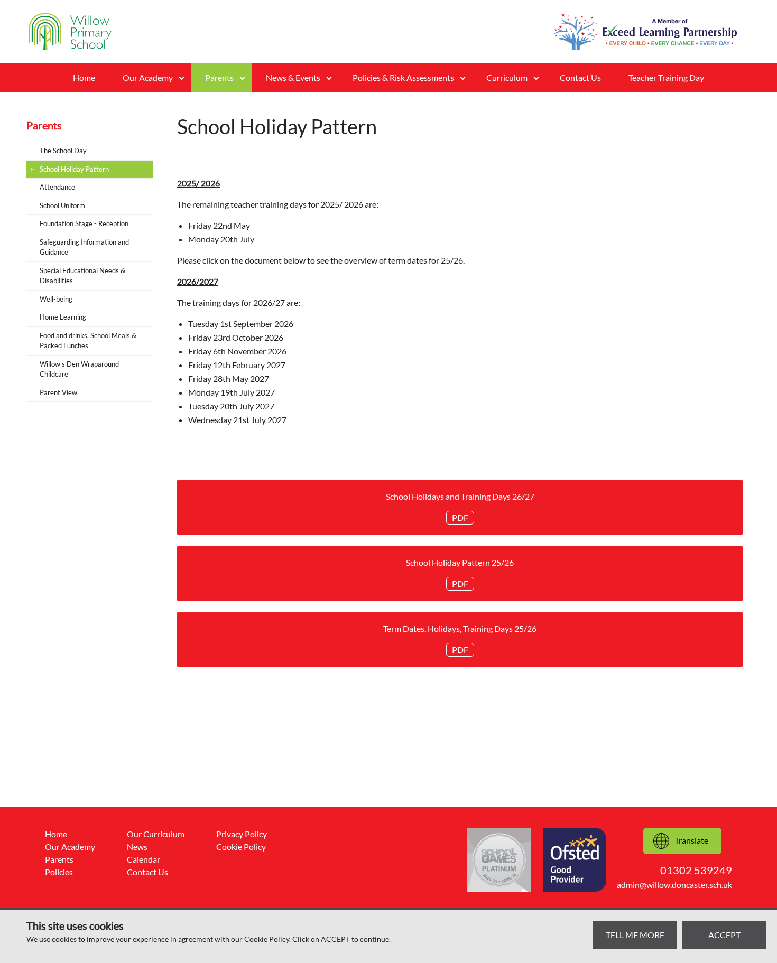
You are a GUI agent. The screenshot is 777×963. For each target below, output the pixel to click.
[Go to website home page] (70, 31)
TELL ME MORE (635, 935)
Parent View (58, 392)
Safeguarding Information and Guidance (84, 247)
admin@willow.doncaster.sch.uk (674, 885)
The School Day (63, 150)
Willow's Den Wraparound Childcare (79, 369)
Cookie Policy (241, 847)
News (137, 847)
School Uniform (62, 205)
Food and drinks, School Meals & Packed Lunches (88, 340)
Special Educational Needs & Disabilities (82, 275)
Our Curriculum (155, 834)
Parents (59, 859)
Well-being (56, 299)
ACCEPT (724, 935)
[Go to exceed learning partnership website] (645, 31)
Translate (691, 840)
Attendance (57, 187)
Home (84, 77)
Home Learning (63, 317)
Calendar (143, 859)
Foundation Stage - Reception (84, 223)
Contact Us (580, 77)
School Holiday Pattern (74, 169)
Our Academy (70, 847)
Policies (59, 872)
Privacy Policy (241, 834)
